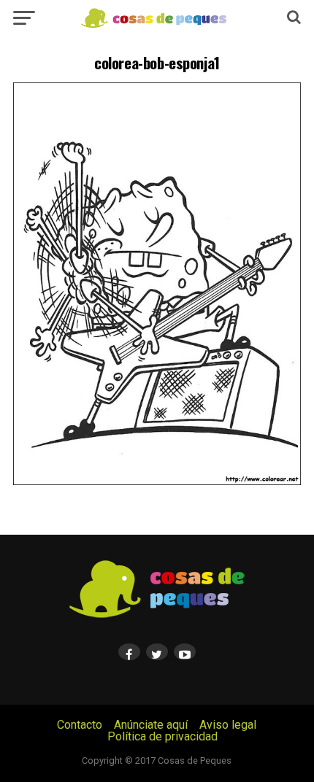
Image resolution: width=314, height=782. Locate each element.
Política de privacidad (162, 736)
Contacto (79, 725)
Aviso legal (227, 725)
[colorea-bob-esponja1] (157, 481)
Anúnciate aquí (151, 725)
